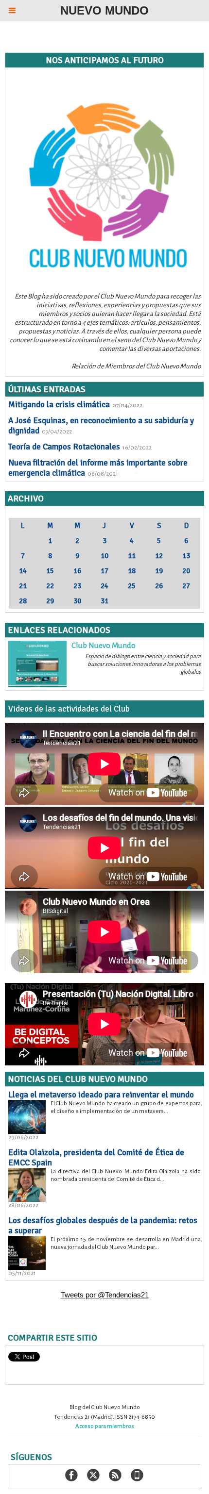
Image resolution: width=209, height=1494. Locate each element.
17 (104, 570)
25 (132, 585)
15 (50, 570)
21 (23, 585)
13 (186, 555)
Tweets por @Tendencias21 (105, 1295)
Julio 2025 (104, 513)
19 (159, 570)
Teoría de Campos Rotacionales (64, 447)
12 (159, 555)
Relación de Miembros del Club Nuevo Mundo (136, 366)
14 (23, 570)
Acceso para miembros (104, 1426)
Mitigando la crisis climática (59, 404)
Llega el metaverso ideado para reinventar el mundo (101, 1095)
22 (50, 585)
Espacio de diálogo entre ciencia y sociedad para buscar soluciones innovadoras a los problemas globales (143, 664)
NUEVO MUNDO (104, 10)
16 (77, 570)
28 (23, 601)
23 (77, 585)
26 (159, 585)
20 (186, 570)
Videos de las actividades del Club (69, 709)
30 (77, 601)
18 (132, 570)
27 (186, 585)
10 (104, 555)
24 (104, 585)
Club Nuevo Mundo (103, 645)
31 (104, 601)
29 (50, 601)
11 (132, 555)
